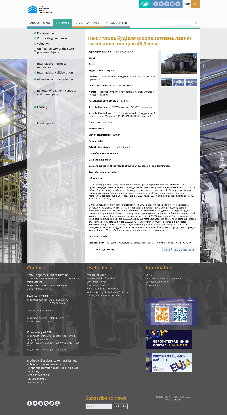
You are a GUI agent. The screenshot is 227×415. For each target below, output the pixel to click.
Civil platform (88, 23)
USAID (149, 274)
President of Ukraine (97, 274)
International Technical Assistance (52, 65)
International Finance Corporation (163, 278)
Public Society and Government (102, 288)
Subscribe (121, 406)
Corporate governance (52, 38)
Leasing (42, 107)
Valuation (43, 43)
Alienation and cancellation (55, 79)
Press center (116, 23)
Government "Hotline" (97, 285)
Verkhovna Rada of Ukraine (100, 278)
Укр (187, 4)
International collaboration (55, 72)
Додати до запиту (104, 249)
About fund (40, 23)
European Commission (157, 281)
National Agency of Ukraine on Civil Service (108, 292)
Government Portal (96, 281)
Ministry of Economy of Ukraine (102, 295)
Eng (196, 4)
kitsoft (178, 399)
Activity (62, 23)
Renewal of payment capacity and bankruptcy (56, 92)
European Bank (154, 285)
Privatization (45, 33)
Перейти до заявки (178, 249)
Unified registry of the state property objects (55, 50)
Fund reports (45, 123)
